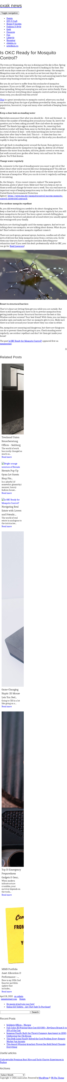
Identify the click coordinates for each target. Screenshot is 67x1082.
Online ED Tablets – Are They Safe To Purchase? (29, 1006)
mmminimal (6, 343)
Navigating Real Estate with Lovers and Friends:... (11, 510)
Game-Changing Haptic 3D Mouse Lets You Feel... (11, 693)
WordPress (43, 1077)
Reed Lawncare (17, 246)
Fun (8, 34)
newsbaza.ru (12, 45)
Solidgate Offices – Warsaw (19, 1025)
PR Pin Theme (57, 1077)
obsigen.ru (11, 43)
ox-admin (18, 996)
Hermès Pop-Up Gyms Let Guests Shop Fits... (10, 474)
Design (10, 18)
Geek (9, 29)
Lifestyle (10, 37)
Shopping (11, 40)
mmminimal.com (9, 999)
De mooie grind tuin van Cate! (20, 1004)
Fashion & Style (14, 26)
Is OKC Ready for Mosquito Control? (25, 341)
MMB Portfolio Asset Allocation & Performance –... (11, 973)
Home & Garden (14, 23)
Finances (11, 32)
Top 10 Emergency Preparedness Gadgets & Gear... (11, 873)
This (2, 99)
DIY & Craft (12, 21)
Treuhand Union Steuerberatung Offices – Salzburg (11, 441)
